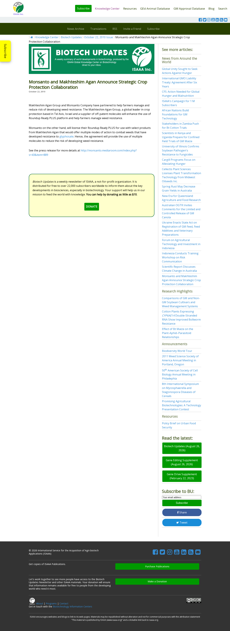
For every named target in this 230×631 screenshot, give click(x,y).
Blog (211, 8)
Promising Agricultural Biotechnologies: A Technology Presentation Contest (181, 405)
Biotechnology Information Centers (72, 606)
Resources (130, 8)
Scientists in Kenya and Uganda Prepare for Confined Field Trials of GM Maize (180, 137)
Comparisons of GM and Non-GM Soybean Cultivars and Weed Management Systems (181, 302)
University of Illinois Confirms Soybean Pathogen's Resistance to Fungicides (180, 150)
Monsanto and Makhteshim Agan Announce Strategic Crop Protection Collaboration (181, 280)
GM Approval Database (189, 8)
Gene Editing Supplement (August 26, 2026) (182, 462)
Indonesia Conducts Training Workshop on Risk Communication (180, 257)
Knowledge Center (107, 8)
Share (183, 512)
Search (222, 8)
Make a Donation (157, 581)
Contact (63, 603)
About (39, 603)
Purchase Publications (157, 566)
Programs (51, 603)
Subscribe (83, 8)
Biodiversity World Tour (177, 351)
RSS (114, 29)
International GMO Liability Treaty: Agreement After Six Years (179, 82)
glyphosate (66, 136)
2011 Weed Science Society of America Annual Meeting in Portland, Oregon (180, 360)
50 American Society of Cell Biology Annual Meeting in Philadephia (180, 374)
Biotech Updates (71, 37)
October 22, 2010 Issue (98, 37)
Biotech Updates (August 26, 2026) (182, 448)
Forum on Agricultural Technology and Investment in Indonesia (181, 244)
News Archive (75, 29)
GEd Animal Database (155, 8)
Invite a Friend (132, 29)
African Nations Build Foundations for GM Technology (175, 114)
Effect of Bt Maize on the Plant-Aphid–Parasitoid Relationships (177, 333)
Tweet (183, 522)
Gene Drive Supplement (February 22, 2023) (182, 476)
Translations (98, 29)
